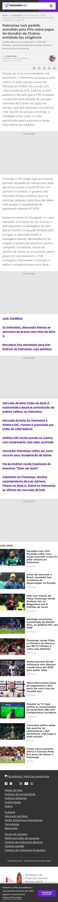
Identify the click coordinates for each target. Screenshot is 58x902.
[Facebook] (6, 784)
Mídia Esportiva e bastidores (24, 820)
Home (5, 15)
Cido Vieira (11, 56)
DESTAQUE (16, 15)
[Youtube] (26, 784)
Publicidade (13, 802)
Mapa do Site (13, 790)
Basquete (11, 828)
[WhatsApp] (31, 784)
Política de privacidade (20, 794)
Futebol (10, 812)
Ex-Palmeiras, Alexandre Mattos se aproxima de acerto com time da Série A (28, 332)
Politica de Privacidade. (12, 897)
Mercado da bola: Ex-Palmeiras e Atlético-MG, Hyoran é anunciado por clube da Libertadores (28, 425)
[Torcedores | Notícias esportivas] (16, 5)
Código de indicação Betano (24, 842)
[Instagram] (20, 784)
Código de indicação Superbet (25, 850)
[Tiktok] (15, 784)
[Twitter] (11, 783)
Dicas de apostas (16, 834)
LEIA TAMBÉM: (12, 318)
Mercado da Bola (16, 816)
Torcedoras (12, 824)
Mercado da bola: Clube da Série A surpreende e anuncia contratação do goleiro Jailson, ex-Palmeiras (28, 407)
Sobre (8, 806)
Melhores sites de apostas (22, 838)
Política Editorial (16, 798)
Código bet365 (14, 846)
